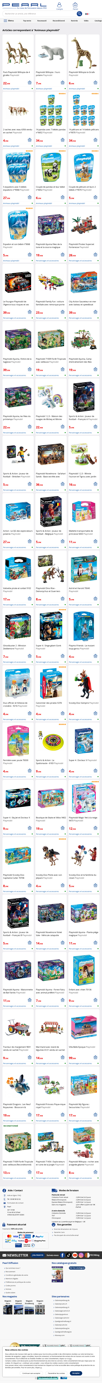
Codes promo (11, 1285)
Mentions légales (12, 1278)
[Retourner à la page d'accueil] (24, 7)
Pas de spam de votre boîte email (66, 1235)
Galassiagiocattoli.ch (62, 1311)
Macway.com (60, 1335)
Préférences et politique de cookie (18, 1282)
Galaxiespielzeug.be (62, 1328)
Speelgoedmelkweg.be (63, 1332)
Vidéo (86, 21)
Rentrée (74, 21)
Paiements (12, 1229)
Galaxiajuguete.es (61, 1314)
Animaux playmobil (11, 88)
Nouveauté (42, 21)
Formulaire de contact (15, 1203)
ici (41, 1368)
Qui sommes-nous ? (13, 1268)
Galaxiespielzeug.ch (62, 1307)
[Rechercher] (79, 13)
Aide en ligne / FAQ (14, 1195)
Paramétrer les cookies (56, 1373)
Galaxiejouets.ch (61, 1304)
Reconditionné (59, 21)
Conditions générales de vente (17, 1275)
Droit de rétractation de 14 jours (66, 1229)
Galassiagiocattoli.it (62, 1318)
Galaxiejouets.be (61, 1325)
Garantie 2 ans (59, 1232)
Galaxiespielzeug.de (62, 1300)
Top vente (27, 21)
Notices (8, 1289)
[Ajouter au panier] (29, 83)
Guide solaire (10, 1292)
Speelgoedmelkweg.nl (63, 1321)
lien (70, 1359)
